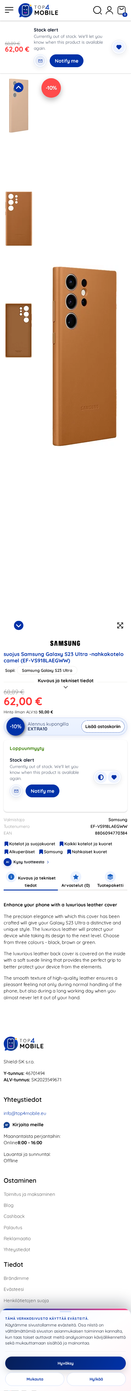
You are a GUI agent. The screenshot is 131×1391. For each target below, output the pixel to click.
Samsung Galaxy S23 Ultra (47, 670)
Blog (8, 1205)
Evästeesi (14, 1289)
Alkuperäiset (22, 851)
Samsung (53, 851)
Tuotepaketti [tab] (110, 885)
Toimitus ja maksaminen (29, 1194)
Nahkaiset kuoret (89, 851)
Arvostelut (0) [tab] (76, 885)
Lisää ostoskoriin (103, 726)
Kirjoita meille (28, 1124)
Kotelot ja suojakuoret (32, 844)
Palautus (13, 1227)
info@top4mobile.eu (25, 1113)
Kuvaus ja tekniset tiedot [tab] (36, 881)
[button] (19, 132)
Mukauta (35, 1379)
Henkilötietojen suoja (26, 1300)
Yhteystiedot (17, 1249)
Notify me (66, 61)
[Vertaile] (101, 777)
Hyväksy (66, 1363)
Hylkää (96, 1379)
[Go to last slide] (18, 87)
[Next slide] (18, 625)
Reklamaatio (17, 1238)
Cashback (14, 1216)
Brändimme (16, 1278)
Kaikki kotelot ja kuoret (88, 844)
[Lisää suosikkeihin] (119, 47)
